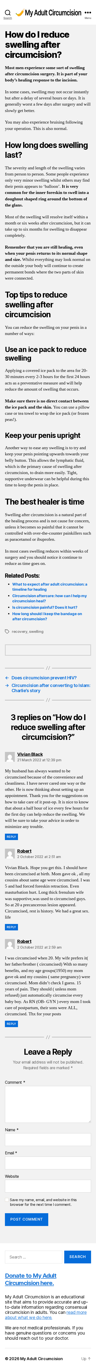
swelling (36, 631)
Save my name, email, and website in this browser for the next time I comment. (43, 1202)
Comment (15, 1082)
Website (12, 1176)
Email (11, 1153)
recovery (19, 631)
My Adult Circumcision (41, 1358)
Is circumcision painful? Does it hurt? (44, 607)
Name (11, 1130)
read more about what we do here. (46, 1315)
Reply (11, 837)
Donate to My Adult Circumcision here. (30, 1279)
